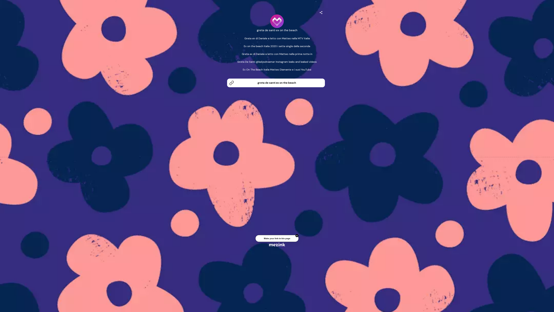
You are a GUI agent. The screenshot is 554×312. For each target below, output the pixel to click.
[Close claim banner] (296, 236)
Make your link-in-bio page (277, 239)
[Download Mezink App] (277, 244)
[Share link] (321, 12)
